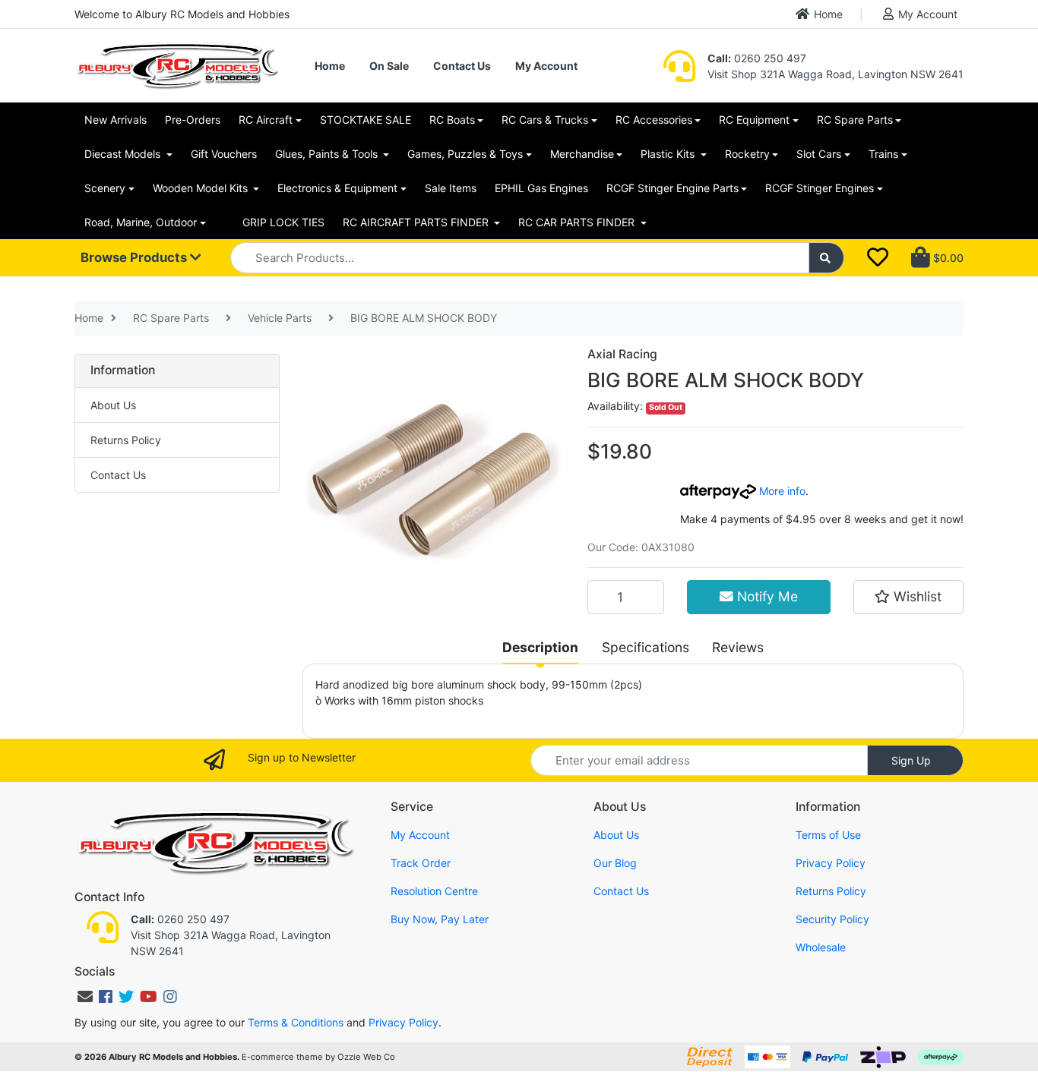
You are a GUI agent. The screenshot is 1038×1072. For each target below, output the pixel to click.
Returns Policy (125, 440)
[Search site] (827, 257)
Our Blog (615, 862)
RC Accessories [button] (654, 119)
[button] (908, 596)
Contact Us (462, 65)
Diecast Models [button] (123, 153)
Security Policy (832, 919)
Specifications (645, 647)
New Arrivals (115, 119)
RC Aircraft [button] (266, 119)
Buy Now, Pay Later (440, 919)
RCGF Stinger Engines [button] (819, 187)
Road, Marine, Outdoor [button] (140, 222)
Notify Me (765, 596)
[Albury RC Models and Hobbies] (177, 64)
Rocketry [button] (747, 153)
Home (828, 14)
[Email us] (85, 997)
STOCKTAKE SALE (365, 119)
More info (780, 490)
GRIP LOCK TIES (283, 222)
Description (540, 647)
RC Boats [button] (452, 119)
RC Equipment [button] (754, 119)
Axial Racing (622, 354)
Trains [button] (883, 153)
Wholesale (821, 947)
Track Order (421, 862)
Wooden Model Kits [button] (202, 187)
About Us (113, 405)
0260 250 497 (756, 58)
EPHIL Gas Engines (541, 187)
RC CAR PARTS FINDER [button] (578, 222)
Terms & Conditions (295, 1022)
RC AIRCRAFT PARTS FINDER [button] (417, 222)
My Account (927, 14)
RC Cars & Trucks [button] (545, 119)
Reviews (738, 647)
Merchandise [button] (582, 153)
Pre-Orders (192, 119)
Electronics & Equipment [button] (337, 187)
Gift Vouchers (224, 153)
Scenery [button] (104, 187)
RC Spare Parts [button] (855, 119)
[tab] (540, 648)
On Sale (389, 65)
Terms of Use (828, 834)
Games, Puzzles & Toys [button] (465, 153)
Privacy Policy (831, 862)
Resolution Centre (434, 890)
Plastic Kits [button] (669, 153)
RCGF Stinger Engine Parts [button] (672, 187)
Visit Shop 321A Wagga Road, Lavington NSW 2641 (835, 74)
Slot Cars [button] (818, 153)
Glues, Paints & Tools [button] (328, 153)
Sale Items (450, 187)
